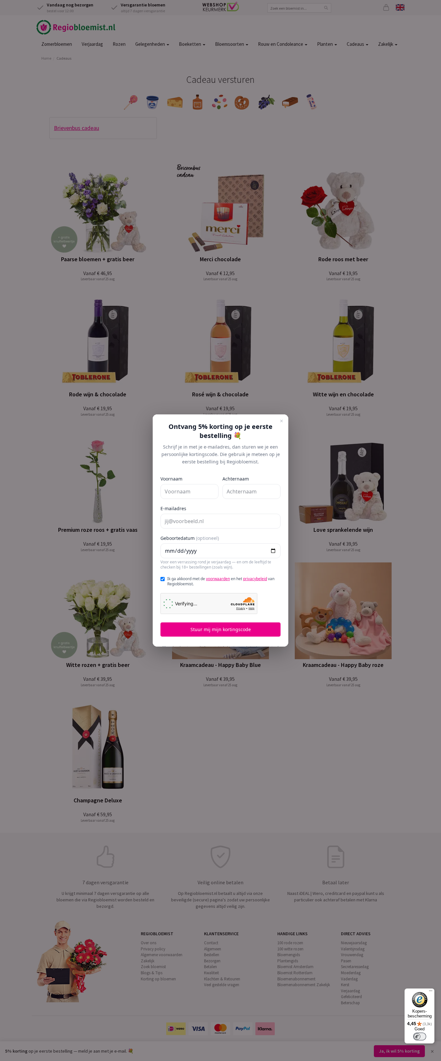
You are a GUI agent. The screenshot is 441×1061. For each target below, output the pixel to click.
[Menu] (431, 992)
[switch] (419, 1036)
